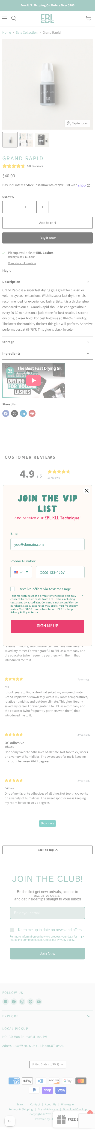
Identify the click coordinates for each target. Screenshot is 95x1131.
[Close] (86, 490)
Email (14, 533)
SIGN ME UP (47, 626)
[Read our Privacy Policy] (82, 596)
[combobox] (21, 572)
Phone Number (23, 560)
